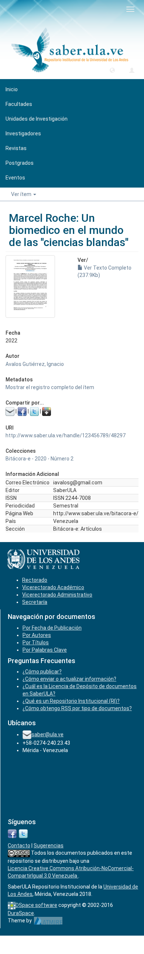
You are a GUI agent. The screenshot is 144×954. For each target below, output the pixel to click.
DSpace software (36, 905)
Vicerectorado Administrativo (57, 595)
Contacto (19, 845)
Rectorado (34, 580)
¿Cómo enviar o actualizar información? (69, 679)
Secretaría (34, 602)
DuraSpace (21, 913)
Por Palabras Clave (45, 650)
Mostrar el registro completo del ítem (50, 387)
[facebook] (12, 833)
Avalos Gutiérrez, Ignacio (35, 364)
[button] (112, 70)
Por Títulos (36, 642)
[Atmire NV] (48, 920)
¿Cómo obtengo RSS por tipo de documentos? (77, 708)
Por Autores (37, 635)
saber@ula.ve (47, 734)
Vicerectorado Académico (53, 587)
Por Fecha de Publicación (52, 628)
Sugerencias (49, 845)
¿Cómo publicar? (42, 671)
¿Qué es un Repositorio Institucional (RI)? (71, 701)
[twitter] (23, 833)
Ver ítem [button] (21, 194)
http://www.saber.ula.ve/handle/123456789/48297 (66, 435)
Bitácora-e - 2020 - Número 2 (39, 459)
